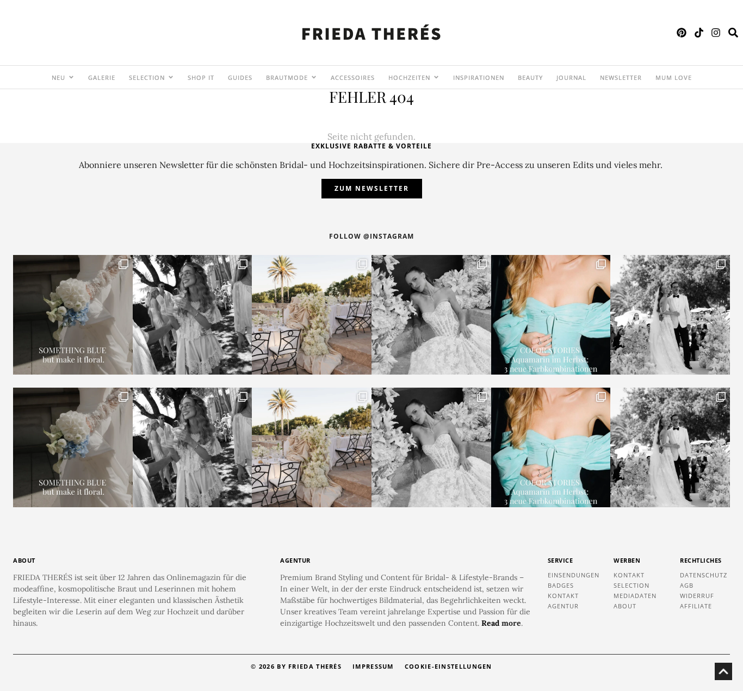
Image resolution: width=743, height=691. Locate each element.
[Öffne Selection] (171, 77)
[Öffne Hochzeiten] (436, 77)
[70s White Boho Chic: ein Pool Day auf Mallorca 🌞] (192, 315)
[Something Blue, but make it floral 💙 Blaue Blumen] (73, 315)
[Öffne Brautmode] (314, 77)
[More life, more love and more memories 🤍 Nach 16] (670, 315)
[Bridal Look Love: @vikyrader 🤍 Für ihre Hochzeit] (431, 315)
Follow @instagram (371, 236)
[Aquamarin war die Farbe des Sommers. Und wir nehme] (551, 315)
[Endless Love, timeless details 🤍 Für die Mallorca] (311, 315)
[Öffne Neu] (71, 77)
